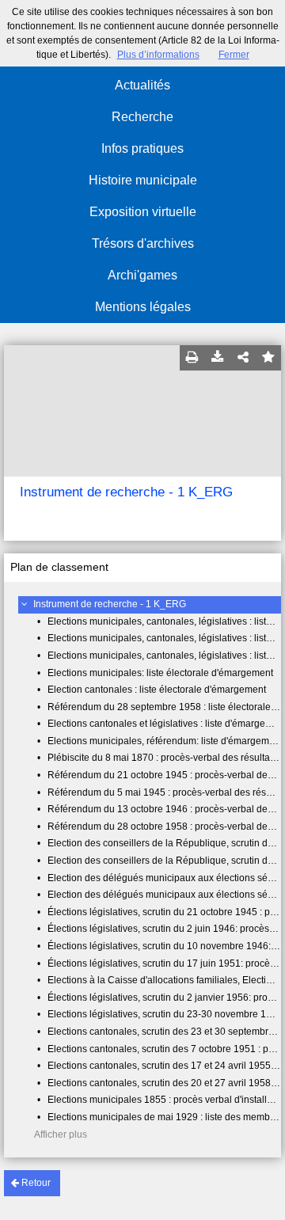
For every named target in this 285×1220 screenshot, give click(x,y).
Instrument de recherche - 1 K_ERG (109, 604)
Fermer (233, 54)
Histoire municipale (143, 180)
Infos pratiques (142, 148)
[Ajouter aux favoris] (268, 358)
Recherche (142, 117)
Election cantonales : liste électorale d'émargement (157, 689)
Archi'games (142, 275)
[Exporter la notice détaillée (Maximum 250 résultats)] (217, 358)
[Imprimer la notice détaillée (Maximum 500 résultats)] (192, 358)
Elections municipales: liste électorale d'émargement (160, 672)
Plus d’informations (158, 54)
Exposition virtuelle (142, 212)
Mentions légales (143, 307)
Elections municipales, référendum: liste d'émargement (165, 741)
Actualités (142, 85)
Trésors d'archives (143, 243)
